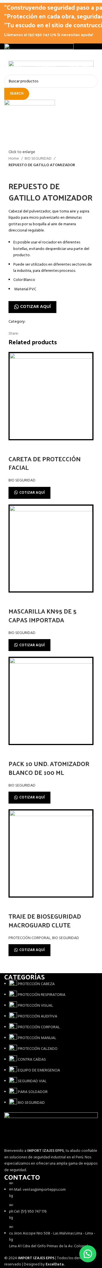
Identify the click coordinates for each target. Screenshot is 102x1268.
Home (14, 159)
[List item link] (51, 1043)
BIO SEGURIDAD (38, 159)
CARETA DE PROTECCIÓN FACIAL (44, 463)
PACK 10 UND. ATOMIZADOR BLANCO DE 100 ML (48, 768)
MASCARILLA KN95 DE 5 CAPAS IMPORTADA (42, 615)
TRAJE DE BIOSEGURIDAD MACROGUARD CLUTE (44, 920)
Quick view (15, 447)
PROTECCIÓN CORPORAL (29, 938)
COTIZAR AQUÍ (35, 306)
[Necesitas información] (87, 1253)
